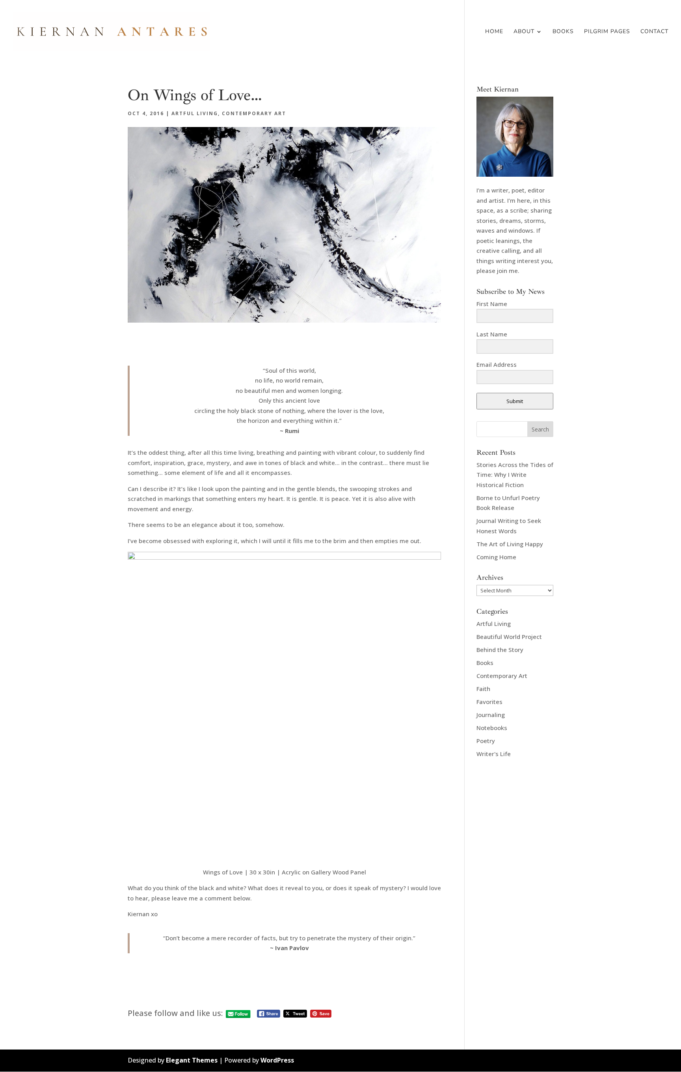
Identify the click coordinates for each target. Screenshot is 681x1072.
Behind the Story (499, 650)
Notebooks (491, 728)
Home (494, 32)
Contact (654, 32)
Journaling (490, 715)
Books (563, 32)
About (524, 32)
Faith (483, 689)
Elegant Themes (192, 1060)
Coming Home (496, 557)
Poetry (485, 741)
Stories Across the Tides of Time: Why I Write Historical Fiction (514, 475)
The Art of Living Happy (509, 544)
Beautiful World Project (509, 637)
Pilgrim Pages (607, 32)
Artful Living (194, 113)
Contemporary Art (254, 113)
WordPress (277, 1060)
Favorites (489, 702)
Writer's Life (493, 754)
